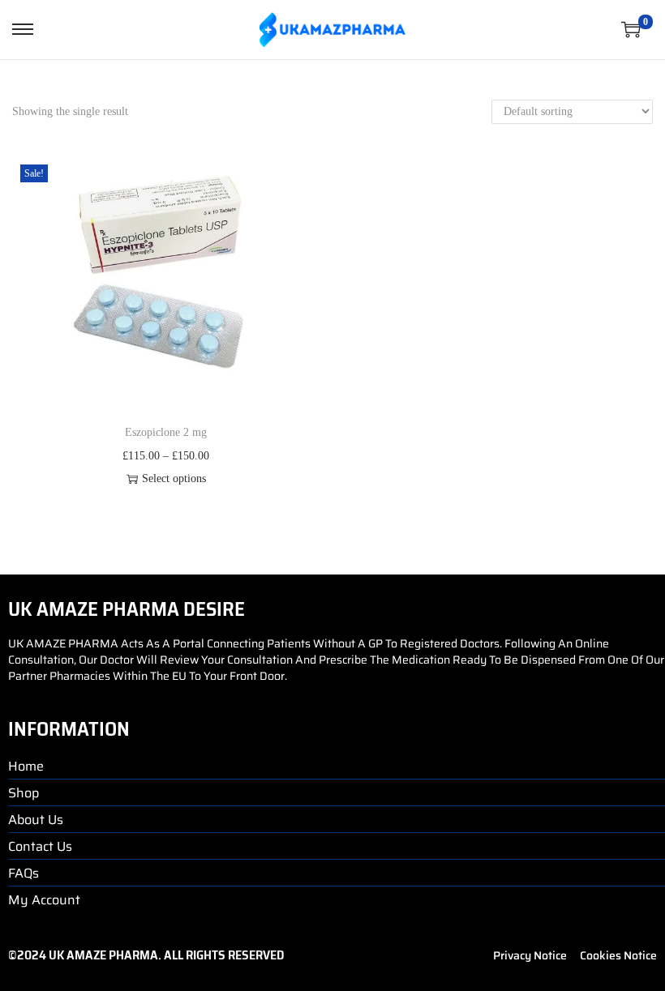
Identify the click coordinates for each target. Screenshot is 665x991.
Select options (174, 478)
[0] (631, 29)
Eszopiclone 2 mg (166, 432)
